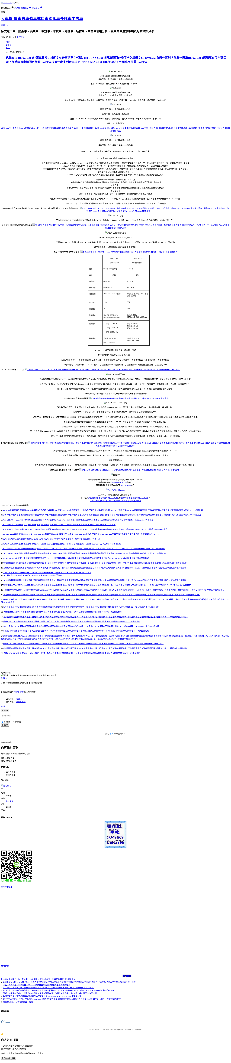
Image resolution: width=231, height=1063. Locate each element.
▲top (3, 706)
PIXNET (97, 1030)
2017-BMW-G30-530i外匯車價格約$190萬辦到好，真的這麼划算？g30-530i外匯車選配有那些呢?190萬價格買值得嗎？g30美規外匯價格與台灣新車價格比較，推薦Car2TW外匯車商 (77, 520)
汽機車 (19, 699)
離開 (13, 1058)
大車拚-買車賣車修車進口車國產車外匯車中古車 (42, 18)
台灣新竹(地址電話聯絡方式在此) (134, 498)
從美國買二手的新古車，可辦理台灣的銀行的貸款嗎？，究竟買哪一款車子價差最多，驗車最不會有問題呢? (48, 988)
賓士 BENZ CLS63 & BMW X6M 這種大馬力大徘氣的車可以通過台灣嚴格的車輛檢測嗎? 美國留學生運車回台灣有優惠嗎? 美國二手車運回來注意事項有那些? (69, 982)
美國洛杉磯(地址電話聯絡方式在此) (103, 498)
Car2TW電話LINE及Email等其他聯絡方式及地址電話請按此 (115, 501)
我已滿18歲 (6, 1058)
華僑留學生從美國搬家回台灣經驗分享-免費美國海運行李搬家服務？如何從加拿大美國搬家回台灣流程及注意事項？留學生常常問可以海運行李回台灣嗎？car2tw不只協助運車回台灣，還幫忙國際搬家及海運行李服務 (94, 568)
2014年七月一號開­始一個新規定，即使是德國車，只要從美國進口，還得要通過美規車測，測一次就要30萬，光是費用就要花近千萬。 (59, 990)
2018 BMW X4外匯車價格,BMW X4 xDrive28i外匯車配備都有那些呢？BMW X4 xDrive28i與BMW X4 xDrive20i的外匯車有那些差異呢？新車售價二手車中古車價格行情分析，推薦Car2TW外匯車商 (84, 529)
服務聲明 (138, 1030)
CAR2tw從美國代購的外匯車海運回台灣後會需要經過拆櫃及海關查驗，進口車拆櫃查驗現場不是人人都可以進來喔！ (131, 470)
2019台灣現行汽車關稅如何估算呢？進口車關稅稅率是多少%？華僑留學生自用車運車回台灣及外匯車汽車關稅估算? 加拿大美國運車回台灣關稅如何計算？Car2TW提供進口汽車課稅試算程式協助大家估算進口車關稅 (94, 580)
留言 (22, 692)
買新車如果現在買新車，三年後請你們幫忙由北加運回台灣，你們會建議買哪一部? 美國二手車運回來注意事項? (50, 993)
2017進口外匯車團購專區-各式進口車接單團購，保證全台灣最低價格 (32, 575)
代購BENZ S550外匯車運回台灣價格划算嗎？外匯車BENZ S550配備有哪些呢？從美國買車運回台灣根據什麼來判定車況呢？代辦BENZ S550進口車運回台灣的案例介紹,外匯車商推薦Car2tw (83, 644)
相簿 (8, 42)
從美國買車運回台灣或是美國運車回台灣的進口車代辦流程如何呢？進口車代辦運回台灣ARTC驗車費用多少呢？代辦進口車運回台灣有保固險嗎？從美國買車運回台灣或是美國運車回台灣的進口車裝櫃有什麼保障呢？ (95, 617)
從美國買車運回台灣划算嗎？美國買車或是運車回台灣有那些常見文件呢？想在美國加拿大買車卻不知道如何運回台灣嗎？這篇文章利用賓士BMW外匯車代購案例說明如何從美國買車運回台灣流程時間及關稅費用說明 (95, 563)
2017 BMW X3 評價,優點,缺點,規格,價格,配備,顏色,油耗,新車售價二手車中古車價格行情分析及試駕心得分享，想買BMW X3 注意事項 (59, 525)
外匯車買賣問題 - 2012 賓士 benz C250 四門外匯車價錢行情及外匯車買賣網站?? (36, 985)
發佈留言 (5, 725)
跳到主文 (5, 25)
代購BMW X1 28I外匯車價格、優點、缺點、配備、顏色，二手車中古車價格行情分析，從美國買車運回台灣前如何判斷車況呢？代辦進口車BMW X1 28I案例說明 (71, 622)
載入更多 (5, 710)
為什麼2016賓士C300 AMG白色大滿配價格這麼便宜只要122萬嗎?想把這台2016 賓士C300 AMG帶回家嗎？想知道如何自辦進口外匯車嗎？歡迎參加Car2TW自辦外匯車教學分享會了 (103, 370)
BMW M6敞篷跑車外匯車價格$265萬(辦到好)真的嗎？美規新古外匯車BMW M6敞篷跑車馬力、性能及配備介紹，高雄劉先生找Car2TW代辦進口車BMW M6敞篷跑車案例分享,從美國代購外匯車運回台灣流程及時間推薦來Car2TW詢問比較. (103, 510)
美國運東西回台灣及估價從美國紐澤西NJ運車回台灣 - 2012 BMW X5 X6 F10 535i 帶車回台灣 (42, 996)
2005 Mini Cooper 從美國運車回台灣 (18, 1002)
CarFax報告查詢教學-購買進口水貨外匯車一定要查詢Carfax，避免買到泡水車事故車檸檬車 (129, 399)
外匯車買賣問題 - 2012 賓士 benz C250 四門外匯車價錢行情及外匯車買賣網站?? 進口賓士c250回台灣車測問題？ (130, 252)
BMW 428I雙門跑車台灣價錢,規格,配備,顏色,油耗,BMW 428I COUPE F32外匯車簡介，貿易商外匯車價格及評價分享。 (52, 539)
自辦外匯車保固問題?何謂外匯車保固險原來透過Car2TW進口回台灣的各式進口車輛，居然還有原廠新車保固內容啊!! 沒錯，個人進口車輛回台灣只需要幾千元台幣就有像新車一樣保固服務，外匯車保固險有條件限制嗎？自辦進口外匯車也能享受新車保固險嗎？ (114, 590)
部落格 (9, 45)
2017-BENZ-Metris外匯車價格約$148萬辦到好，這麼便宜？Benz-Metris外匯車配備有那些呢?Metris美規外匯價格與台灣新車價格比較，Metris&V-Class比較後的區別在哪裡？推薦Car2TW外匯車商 (84, 553)
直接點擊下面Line (119, 482)
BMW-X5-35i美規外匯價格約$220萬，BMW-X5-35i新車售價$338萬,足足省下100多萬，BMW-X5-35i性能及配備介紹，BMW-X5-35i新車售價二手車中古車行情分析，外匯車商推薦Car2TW (80, 534)
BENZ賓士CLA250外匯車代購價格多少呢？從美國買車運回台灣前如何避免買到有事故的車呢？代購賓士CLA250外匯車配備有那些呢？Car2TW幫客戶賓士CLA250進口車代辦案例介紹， (82, 607)
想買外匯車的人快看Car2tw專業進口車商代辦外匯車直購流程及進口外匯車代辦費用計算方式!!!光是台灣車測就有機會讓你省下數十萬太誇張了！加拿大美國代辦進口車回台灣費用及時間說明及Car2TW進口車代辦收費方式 (97, 585)
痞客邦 (16, 692)
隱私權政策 (129, 1030)
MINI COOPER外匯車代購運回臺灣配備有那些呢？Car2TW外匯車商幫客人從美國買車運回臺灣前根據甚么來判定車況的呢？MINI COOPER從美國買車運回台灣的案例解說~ (76, 558)
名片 (8, 48)
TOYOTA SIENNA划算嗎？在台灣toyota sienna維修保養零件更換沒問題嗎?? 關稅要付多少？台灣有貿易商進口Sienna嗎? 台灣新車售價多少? (62, 999)
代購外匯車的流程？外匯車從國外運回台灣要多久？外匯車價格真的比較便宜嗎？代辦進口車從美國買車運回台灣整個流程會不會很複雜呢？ (63, 612)
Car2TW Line (125, 485)
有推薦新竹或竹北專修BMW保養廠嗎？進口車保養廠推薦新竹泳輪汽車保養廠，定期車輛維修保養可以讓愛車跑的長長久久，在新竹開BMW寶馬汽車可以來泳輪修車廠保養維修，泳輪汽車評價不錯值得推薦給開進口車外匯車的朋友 (101, 595)
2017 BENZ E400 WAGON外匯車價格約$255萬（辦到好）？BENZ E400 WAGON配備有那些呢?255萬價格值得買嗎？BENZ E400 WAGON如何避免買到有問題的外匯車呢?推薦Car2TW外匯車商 (83, 549)
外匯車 (4, 678)
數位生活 (21, 37)
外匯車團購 (21, 702)
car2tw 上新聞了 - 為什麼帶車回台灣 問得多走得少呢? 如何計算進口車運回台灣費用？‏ (39, 979)
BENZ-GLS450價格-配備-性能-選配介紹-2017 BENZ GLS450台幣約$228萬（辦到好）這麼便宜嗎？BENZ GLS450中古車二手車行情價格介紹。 (62, 544)
